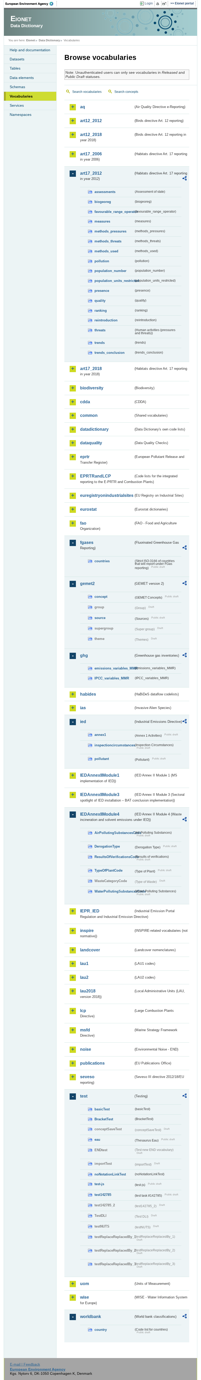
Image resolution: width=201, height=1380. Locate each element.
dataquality (91, 443)
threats (99, 330)
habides (88, 694)
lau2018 (88, 991)
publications (92, 1063)
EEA (31, 3)
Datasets (17, 59)
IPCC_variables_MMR (111, 678)
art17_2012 (91, 173)
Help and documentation (30, 50)
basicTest (102, 1109)
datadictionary (94, 429)
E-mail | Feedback (25, 1364)
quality (99, 301)
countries (102, 561)
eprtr (85, 457)
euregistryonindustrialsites (106, 495)
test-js (99, 1184)
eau (97, 1140)
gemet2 (87, 583)
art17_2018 (91, 368)
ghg (84, 655)
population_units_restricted (114, 281)
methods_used (106, 251)
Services (17, 105)
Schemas (17, 87)
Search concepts (126, 91)
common (89, 415)
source (99, 618)
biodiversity (91, 388)
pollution (101, 261)
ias (83, 708)
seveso (87, 1077)
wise (84, 1297)
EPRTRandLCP (95, 476)
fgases (86, 542)
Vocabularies (21, 96)
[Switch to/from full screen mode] (165, 3)
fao (83, 523)
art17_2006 (91, 154)
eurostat (88, 509)
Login (149, 3)
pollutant (101, 759)
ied (83, 721)
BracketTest (103, 1119)
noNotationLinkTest (110, 1174)
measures (102, 221)
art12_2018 (91, 134)
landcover (90, 950)
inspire (87, 930)
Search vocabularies (87, 91)
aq (82, 107)
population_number (110, 271)
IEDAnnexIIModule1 (99, 775)
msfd (85, 1030)
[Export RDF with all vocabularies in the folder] (184, 179)
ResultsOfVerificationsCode (114, 857)
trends (99, 343)
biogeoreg (102, 202)
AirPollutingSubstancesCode (114, 833)
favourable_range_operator (114, 212)
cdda (85, 402)
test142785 (102, 1195)
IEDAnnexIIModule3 (99, 794)
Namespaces (20, 114)
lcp (83, 1010)
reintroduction (106, 320)
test (83, 1096)
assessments (104, 192)
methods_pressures (110, 231)
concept (100, 597)
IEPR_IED (89, 911)
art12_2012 (91, 120)
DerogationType (107, 846)
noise (85, 1049)
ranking (100, 311)
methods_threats (107, 241)
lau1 (84, 963)
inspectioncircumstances (114, 745)
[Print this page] (158, 3)
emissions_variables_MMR (114, 668)
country (100, 1330)
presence (101, 291)
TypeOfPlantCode (108, 870)
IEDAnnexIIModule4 (99, 814)
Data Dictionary (49, 40)
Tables (15, 68)
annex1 (100, 735)
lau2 (84, 977)
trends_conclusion (109, 353)
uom (84, 1283)
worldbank (90, 1316)
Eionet (30, 40)
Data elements (22, 78)
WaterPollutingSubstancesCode (114, 891)
